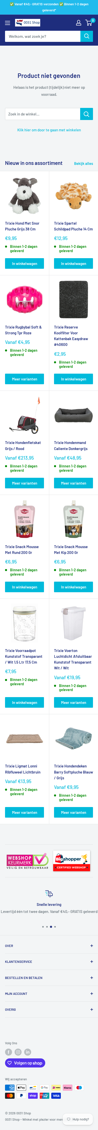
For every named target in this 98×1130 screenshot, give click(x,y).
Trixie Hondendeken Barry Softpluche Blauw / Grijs (73, 772)
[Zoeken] (86, 36)
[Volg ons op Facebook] (8, 1052)
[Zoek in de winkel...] (86, 114)
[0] (89, 23)
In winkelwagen (24, 263)
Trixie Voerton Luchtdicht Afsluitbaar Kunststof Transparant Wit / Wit (73, 659)
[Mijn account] (78, 22)
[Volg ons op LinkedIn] (27, 1052)
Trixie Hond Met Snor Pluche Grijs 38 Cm (22, 226)
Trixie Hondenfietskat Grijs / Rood (23, 445)
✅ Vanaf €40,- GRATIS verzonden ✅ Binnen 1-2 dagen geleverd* (49, 7)
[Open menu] (7, 23)
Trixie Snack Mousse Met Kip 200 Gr (71, 549)
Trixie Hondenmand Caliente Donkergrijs (70, 445)
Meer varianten (24, 379)
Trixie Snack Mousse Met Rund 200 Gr (22, 549)
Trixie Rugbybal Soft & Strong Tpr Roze (23, 330)
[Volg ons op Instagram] (18, 1052)
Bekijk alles (83, 163)
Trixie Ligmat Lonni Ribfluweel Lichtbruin (22, 769)
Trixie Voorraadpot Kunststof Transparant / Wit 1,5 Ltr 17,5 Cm (23, 656)
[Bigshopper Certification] (71, 849)
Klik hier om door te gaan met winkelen (49, 130)
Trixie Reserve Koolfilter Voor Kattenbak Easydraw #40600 (71, 336)
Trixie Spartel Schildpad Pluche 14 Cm (73, 226)
